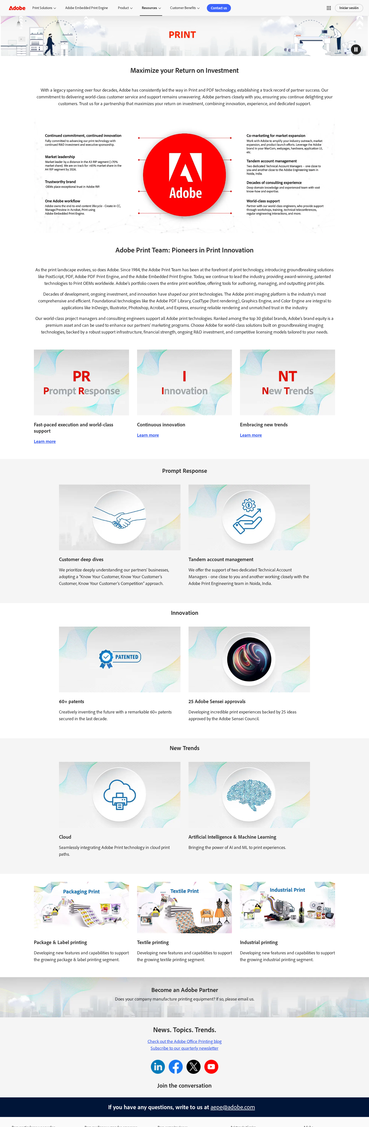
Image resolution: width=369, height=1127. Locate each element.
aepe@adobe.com (233, 1107)
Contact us (219, 8)
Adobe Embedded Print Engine (86, 8)
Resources (149, 8)
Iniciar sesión (349, 8)
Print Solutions (42, 8)
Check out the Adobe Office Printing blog (185, 1041)
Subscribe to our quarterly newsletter (184, 1048)
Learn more (45, 441)
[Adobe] (17, 8)
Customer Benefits (183, 8)
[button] (329, 8)
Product (123, 8)
